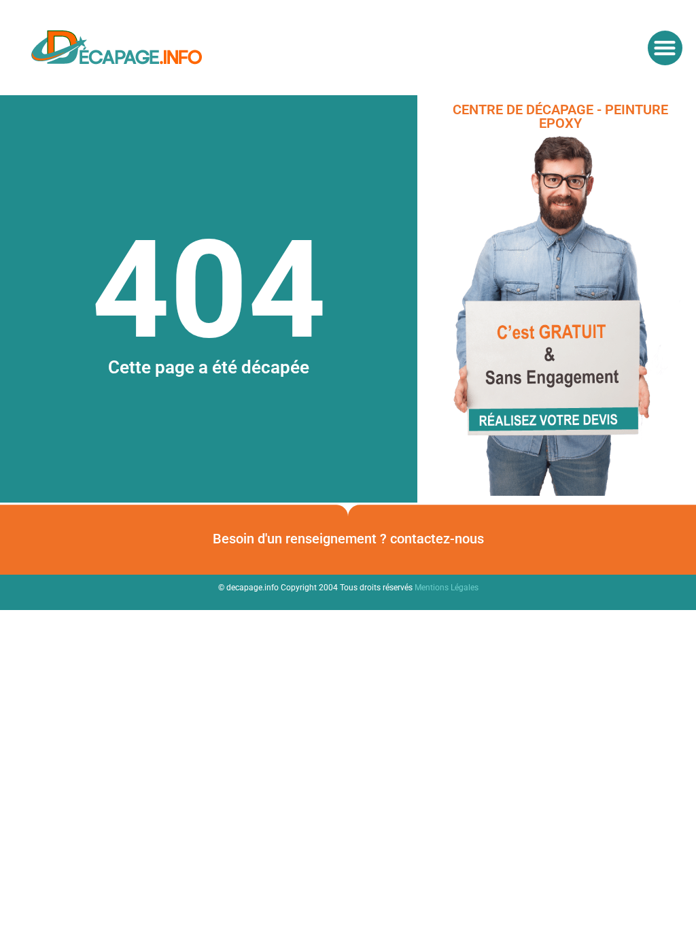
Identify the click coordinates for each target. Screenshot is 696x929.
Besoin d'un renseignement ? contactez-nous (348, 538)
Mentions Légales (446, 587)
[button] (665, 48)
